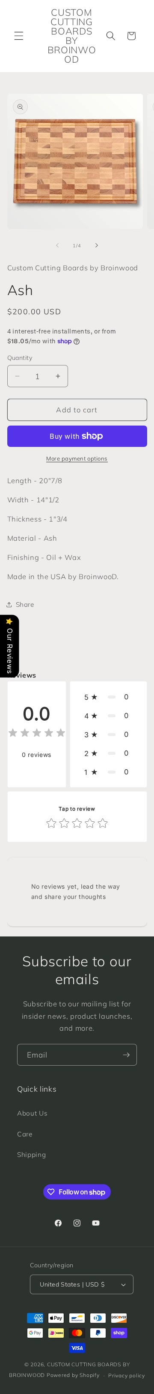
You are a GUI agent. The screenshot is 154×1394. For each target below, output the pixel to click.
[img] (37, 734)
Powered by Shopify (73, 1375)
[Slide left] (57, 245)
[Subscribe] (126, 1055)
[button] (19, 36)
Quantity (20, 358)
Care (25, 1134)
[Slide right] (96, 245)
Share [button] (25, 604)
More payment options (77, 458)
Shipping (31, 1155)
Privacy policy (126, 1375)
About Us (32, 1113)
